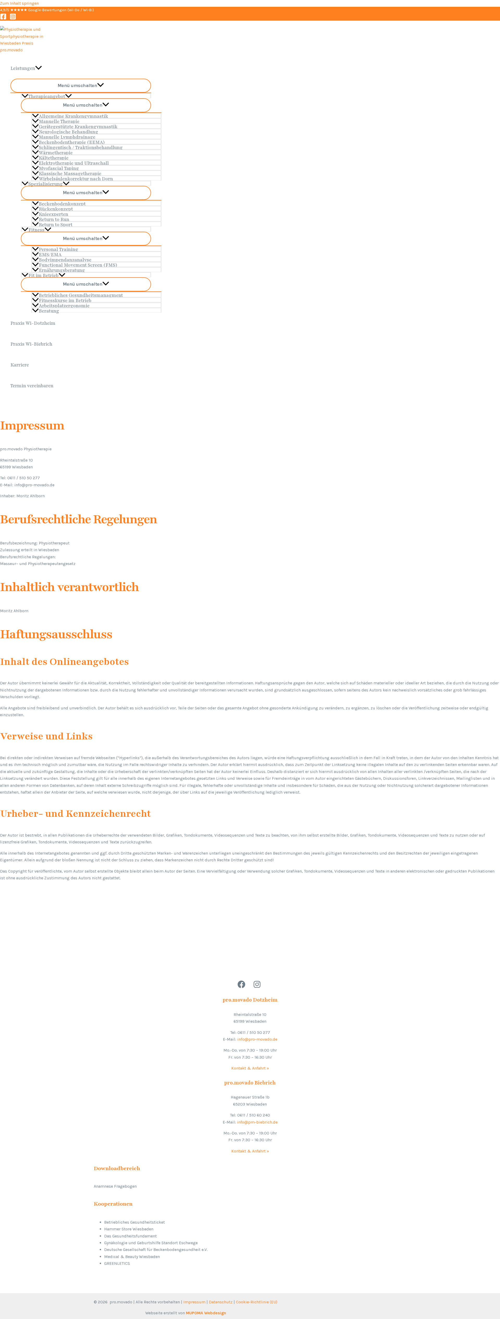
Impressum (194, 1301)
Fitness (36, 229)
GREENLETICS (117, 1263)
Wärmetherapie (56, 152)
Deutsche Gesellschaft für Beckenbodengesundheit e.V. (156, 1249)
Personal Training (58, 248)
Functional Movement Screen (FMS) (78, 264)
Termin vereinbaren (31, 386)
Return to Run (54, 218)
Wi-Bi (88, 10)
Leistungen (22, 68)
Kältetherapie (53, 157)
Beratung (49, 310)
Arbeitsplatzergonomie (64, 305)
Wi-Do (74, 10)
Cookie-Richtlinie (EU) (256, 1301)
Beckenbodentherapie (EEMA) (72, 141)
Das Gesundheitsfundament (130, 1236)
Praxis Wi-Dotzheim (32, 323)
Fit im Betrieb (43, 274)
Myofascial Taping (59, 167)
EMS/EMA (50, 253)
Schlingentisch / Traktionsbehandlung (81, 146)
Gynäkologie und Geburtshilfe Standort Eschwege (151, 1242)
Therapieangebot (46, 95)
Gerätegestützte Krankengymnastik (78, 126)
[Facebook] (3, 18)
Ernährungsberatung (62, 269)
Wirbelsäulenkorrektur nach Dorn (76, 178)
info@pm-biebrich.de (257, 1122)
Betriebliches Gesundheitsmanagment (81, 294)
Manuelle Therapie (59, 120)
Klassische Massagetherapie (70, 172)
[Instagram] (13, 18)
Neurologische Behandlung (68, 131)
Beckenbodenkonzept (62, 203)
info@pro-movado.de (257, 1039)
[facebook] (242, 986)
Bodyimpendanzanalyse (65, 259)
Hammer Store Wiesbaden (128, 1228)
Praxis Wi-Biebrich (31, 344)
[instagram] (258, 986)
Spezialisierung (45, 183)
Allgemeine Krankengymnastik (73, 115)
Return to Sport (55, 224)
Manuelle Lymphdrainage (67, 136)
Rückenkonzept (56, 208)
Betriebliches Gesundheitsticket (134, 1222)
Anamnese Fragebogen (115, 1186)
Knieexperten (53, 213)
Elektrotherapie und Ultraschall (74, 162)
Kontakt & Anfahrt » (250, 1068)
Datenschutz (221, 1301)
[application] (38, 68)
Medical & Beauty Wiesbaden (132, 1256)
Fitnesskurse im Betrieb (65, 299)
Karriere (19, 365)
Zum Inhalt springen (19, 3)
